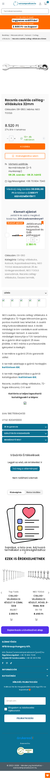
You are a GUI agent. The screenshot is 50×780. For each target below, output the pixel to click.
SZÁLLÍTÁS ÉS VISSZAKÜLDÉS (17, 433)
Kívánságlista (15, 492)
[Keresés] (8, 3)
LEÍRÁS (7, 293)
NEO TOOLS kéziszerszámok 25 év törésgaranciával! (23, 267)
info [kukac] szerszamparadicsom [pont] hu (23, 652)
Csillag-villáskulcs (27, 259)
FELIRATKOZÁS (25, 718)
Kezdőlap (5, 35)
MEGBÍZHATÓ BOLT (12, 440)
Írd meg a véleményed (25, 468)
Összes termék (25, 277)
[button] (28, 240)
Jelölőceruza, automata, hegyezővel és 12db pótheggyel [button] (34, 229)
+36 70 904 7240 (27, 655)
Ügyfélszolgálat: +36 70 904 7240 (26, 181)
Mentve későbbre (33, 492)
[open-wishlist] (47, 775)
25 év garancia (11, 427)
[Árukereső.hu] (25, 739)
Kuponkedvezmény (25, 263)
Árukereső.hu (25, 743)
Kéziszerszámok (17, 35)
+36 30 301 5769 (33, 658)
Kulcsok (28, 35)
